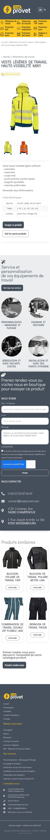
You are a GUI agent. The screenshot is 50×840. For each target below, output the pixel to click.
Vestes (30, 42)
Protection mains (42, 22)
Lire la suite (12, 587)
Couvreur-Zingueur (11, 745)
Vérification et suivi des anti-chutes (11, 363)
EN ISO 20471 (35, 203)
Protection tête (9, 28)
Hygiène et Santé (42, 34)
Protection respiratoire (26, 28)
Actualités (7, 711)
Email (3, 415)
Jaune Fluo (21, 213)
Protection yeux (42, 28)
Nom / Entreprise (8, 403)
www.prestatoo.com (25, 833)
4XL (36, 208)
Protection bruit (9, 34)
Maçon (6, 733)
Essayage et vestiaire (38, 323)
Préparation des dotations (14, 775)
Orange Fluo (32, 213)
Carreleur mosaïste (11, 741)
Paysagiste (7, 730)
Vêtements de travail (10, 22)
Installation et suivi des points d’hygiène (38, 363)
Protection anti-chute (26, 34)
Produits (6, 719)
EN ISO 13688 (23, 203)
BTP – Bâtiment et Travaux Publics (17, 749)
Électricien (7, 737)
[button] (40, 10)
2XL (28, 208)
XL (25, 208)
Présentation (8, 707)
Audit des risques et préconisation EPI (18, 778)
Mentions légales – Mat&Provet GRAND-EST (25, 825)
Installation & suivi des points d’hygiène (19, 771)
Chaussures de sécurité (26, 22)
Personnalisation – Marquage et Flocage (12, 324)
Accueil (4, 42)
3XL (32, 208)
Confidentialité (7, 447)
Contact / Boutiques (11, 715)
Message (5, 427)
